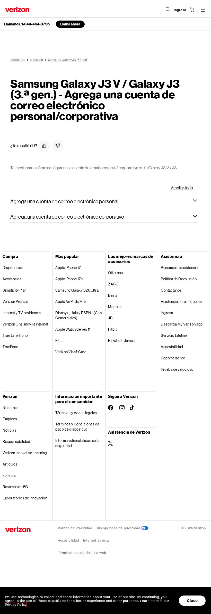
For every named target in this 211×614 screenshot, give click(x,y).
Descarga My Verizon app (182, 324)
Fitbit (112, 329)
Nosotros (10, 407)
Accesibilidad (172, 347)
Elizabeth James (121, 340)
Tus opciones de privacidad (118, 528)
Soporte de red (173, 358)
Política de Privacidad (75, 528)
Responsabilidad (16, 441)
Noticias (9, 430)
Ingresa (167, 313)
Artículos (10, 464)
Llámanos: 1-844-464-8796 (27, 24)
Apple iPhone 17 (68, 267)
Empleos (10, 419)
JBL (111, 318)
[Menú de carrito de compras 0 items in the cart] (192, 9)
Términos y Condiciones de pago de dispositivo (77, 426)
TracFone (10, 347)
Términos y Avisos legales (76, 413)
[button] (44, 146)
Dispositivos (13, 267)
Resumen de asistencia (179, 267)
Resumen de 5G (15, 487)
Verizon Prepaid (16, 301)
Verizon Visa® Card (70, 352)
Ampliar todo (182, 187)
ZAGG (113, 284)
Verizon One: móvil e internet (25, 324)
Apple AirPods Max (71, 301)
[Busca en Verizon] (168, 9)
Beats (113, 295)
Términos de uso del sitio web (82, 553)
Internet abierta (96, 540)
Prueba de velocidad (177, 369)
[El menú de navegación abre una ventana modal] (203, 9)
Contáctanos (171, 290)
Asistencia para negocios (181, 301)
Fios (59, 340)
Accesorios (12, 279)
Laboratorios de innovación (25, 498)
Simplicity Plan (15, 290)
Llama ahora (70, 24)
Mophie (114, 306)
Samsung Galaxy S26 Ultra (77, 290)
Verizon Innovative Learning (25, 453)
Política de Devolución (179, 279)
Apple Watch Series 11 (73, 329)
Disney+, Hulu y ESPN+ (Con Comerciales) (78, 315)
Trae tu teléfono (15, 335)
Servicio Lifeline (174, 335)
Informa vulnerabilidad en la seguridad (77, 443)
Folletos (9, 475)
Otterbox (115, 273)
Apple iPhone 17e (69, 279)
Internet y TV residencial (22, 313)
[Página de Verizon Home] (17, 9)
